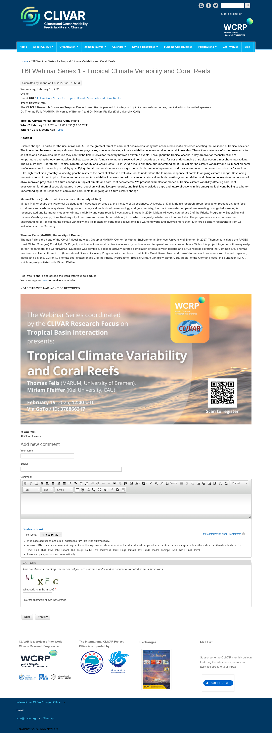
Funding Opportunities (178, 46)
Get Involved (230, 46)
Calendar (118, 46)
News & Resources (144, 46)
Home (23, 46)
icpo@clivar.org (26, 718)
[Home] (55, 31)
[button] (25, 483)
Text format (31, 534)
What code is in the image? (39, 589)
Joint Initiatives (94, 46)
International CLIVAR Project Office (39, 702)
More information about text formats (222, 534)
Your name (27, 450)
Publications (206, 46)
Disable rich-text (33, 529)
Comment (27, 476)
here (45, 280)
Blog (247, 46)
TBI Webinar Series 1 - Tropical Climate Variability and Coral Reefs (78, 98)
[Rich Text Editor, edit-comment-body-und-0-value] (136, 504)
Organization (68, 46)
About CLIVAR (42, 46)
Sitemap (48, 718)
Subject (25, 463)
